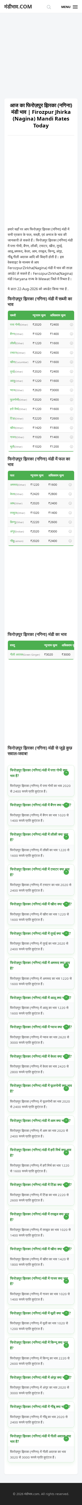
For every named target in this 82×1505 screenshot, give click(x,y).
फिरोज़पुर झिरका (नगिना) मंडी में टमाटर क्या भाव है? (40, 872)
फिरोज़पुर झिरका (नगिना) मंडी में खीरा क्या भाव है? (41, 904)
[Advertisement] (41, 53)
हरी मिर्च (14, 409)
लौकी (13, 343)
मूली (12, 446)
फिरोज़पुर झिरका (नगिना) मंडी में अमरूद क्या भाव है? (40, 965)
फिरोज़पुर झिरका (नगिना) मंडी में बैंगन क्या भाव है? (40, 804)
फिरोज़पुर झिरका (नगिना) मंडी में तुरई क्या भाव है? (40, 933)
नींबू (12, 541)
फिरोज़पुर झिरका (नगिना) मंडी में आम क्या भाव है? (40, 1120)
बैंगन (12, 334)
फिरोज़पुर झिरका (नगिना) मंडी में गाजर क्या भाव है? (39, 1281)
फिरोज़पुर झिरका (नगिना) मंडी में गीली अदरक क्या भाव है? (40, 1439)
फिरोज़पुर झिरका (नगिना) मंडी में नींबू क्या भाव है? (40, 1406)
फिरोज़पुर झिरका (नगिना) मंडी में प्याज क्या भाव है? (41, 1026)
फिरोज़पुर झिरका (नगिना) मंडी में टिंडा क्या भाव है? (41, 1184)
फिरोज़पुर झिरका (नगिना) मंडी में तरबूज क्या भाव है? (39, 1217)
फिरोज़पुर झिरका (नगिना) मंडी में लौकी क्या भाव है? (39, 837)
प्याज (12, 390)
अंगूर (12, 531)
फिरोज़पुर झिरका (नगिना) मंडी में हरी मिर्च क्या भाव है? (40, 1152)
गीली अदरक (16, 654)
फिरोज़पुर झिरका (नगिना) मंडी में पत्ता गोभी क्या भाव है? (38, 773)
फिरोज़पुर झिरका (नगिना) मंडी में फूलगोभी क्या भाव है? (41, 1088)
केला (12, 494)
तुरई (12, 371)
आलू (12, 381)
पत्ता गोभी (15, 324)
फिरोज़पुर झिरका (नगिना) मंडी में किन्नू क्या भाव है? (39, 1345)
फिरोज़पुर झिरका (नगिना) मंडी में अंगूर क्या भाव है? (41, 1377)
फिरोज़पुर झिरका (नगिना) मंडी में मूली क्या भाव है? (40, 1313)
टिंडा (12, 418)
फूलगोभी (14, 399)
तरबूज (13, 513)
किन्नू (13, 522)
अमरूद (13, 484)
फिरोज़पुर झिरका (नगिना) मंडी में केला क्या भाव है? (41, 1056)
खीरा (12, 362)
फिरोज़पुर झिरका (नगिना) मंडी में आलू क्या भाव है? (40, 997)
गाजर (13, 437)
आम (12, 503)
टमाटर (13, 353)
